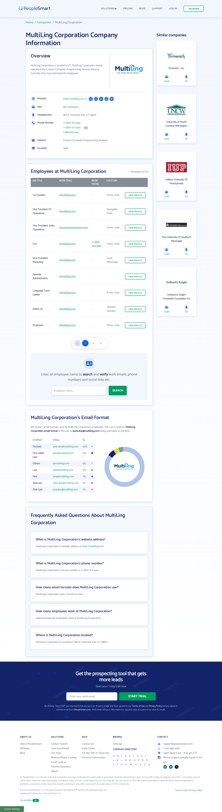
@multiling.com (67, 195)
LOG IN (173, 9)
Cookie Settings (12, 809)
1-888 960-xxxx (71, 132)
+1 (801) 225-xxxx (96, 244)
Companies (44, 22)
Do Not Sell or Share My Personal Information (95, 755)
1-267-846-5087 (171, 748)
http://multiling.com (73, 99)
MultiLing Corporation (79, 427)
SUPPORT (157, 9)
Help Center (88, 748)
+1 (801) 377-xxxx (71, 123)
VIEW (135, 195)
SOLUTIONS (107, 9)
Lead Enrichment (60, 748)
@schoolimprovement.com (73, 227)
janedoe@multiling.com (65, 489)
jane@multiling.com (63, 476)
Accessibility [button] (26, 800)
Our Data (56, 753)
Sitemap (117, 744)
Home (29, 22)
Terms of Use (138, 706)
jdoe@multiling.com (63, 453)
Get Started (194, 9)
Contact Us (88, 744)
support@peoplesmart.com (178, 744)
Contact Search (59, 744)
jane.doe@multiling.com (65, 446)
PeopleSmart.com (82, 710)
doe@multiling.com (63, 470)
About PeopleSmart (30, 744)
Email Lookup (58, 762)
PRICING (128, 9)
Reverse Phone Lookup (64, 757)
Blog (22, 753)
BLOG (142, 9)
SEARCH (117, 390)
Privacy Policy (155, 706)
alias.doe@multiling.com (66, 483)
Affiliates (25, 748)
